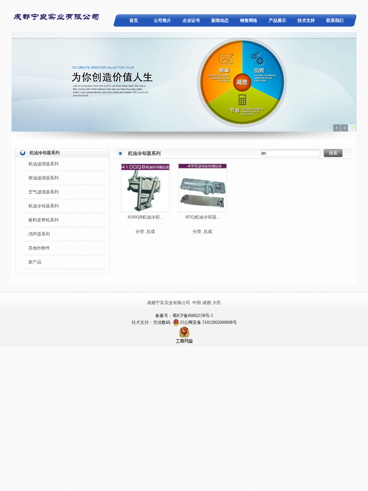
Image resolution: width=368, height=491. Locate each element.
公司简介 (162, 20)
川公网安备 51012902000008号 (208, 322)
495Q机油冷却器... (202, 217)
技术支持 (306, 20)
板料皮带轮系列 (43, 219)
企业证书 (191, 20)
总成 (150, 231)
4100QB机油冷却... (145, 217)
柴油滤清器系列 (43, 177)
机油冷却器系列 (43, 205)
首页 (133, 20)
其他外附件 (39, 248)
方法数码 (161, 322)
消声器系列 (39, 234)
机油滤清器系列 (43, 163)
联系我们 (335, 20)
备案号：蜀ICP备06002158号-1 (184, 315)
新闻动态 (220, 20)
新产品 (34, 262)
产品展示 (277, 20)
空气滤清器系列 (43, 191)
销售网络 (248, 20)
